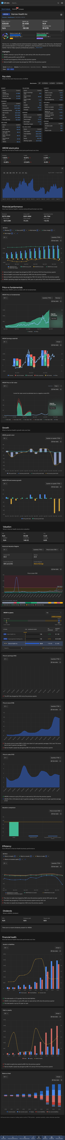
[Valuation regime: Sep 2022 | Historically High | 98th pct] (15, 602)
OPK (8, 69)
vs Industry (60, 83)
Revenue (57, 298)
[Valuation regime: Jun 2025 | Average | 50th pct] (47, 602)
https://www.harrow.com (53, 67)
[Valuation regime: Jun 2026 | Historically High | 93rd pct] (58, 602)
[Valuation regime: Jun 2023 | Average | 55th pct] (23, 602)
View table (55, 240)
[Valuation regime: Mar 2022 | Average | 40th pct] (9, 602)
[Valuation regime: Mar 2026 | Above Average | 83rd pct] (55, 602)
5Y (4, 549)
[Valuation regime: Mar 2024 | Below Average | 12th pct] (32, 602)
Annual (58, 341)
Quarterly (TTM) (56, 237)
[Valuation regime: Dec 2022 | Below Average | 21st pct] (18, 602)
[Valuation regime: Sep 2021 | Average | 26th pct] (3, 602)
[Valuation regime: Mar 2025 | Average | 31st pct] (44, 602)
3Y (4, 237)
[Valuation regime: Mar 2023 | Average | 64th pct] (21, 602)
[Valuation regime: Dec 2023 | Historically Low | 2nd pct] (29, 602)
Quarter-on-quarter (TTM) (53, 438)
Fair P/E (50, 386)
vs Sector (52, 83)
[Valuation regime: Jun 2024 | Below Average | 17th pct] (35, 602)
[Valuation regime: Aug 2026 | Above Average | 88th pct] (61, 602)
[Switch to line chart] (11, 230)
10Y (5, 298)
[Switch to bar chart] (52, 230)
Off (39, 83)
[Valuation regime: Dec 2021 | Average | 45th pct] (6, 602)
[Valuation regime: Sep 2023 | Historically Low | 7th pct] (26, 602)
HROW (5, 14)
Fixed (56, 386)
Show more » (39, 47)
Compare (21, 9)
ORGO (12, 69)
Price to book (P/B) (51, 549)
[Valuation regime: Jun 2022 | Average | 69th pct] (12, 602)
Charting (14, 9)
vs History (45, 83)
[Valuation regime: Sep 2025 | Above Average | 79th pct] (49, 602)
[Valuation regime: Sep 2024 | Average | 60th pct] (38, 602)
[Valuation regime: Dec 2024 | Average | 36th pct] (41, 602)
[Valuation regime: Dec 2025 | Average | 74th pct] (52, 602)
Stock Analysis (6, 9)
